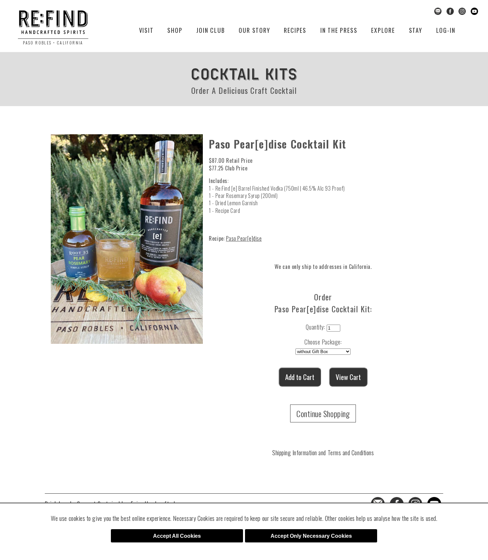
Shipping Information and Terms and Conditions (323, 452)
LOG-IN (445, 30)
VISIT (146, 30)
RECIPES (295, 30)
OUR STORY (254, 30)
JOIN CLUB (210, 30)
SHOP (174, 30)
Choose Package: (323, 342)
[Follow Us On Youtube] (474, 10)
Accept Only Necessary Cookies (311, 536)
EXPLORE (383, 30)
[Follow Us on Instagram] (462, 10)
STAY (415, 30)
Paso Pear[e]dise (244, 238)
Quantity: (315, 327)
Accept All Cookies (177, 536)
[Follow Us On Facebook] (450, 10)
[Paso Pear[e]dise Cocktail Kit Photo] (127, 236)
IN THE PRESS (339, 30)
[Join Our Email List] (438, 10)
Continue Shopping (323, 413)
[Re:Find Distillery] (53, 24)
